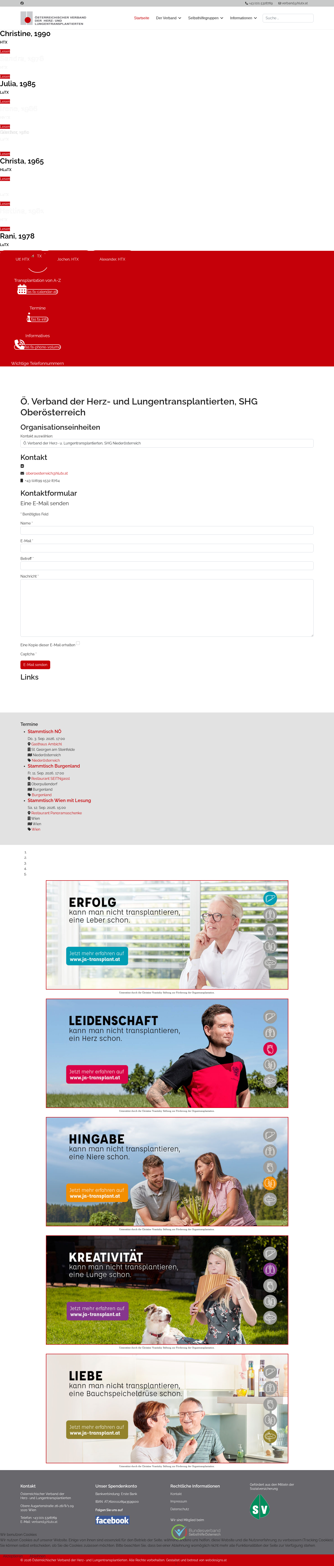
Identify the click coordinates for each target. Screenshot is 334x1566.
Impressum (178, 1501)
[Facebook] (22, 3)
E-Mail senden (35, 665)
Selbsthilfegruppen (203, 18)
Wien (36, 829)
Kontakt (176, 1494)
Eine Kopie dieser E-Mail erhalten (47, 645)
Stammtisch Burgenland (54, 766)
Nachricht (29, 576)
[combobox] (288, 18)
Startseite (141, 18)
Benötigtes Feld (34, 514)
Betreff (27, 558)
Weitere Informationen (156, 1563)
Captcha (28, 654)
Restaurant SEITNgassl (50, 778)
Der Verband (166, 18)
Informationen (241, 18)
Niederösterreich (46, 760)
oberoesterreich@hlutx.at (47, 473)
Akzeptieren (13, 1556)
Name (26, 523)
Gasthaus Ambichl (46, 744)
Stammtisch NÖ (44, 731)
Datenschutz (179, 1509)
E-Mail (26, 541)
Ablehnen (37, 1556)
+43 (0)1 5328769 (261, 3)
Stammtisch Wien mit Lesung (59, 800)
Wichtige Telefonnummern (37, 363)
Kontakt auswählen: (36, 436)
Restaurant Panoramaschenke (56, 813)
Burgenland (42, 795)
